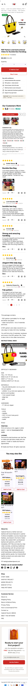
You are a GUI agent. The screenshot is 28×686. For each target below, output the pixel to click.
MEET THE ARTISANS (8, 615)
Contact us (4, 610)
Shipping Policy (6, 599)
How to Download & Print (9, 607)
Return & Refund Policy (8, 602)
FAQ (2, 618)
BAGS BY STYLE (6, 585)
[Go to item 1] (6, 121)
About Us (4, 597)
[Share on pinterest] (25, 193)
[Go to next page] (19, 305)
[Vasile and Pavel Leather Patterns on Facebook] (2, 567)
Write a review (10, 114)
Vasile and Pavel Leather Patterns (18, 682)
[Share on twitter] (22, 193)
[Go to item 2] (15, 121)
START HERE (5, 577)
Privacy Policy (5, 605)
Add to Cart (7, 489)
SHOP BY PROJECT (7, 579)
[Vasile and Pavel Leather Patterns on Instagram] (5, 567)
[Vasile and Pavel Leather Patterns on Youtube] (8, 567)
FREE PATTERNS (6, 587)
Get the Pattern (14, 662)
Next (25, 26)
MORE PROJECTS (7, 582)
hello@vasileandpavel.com (10, 561)
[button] (5, 54)
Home (3, 8)
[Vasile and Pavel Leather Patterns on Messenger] (17, 567)
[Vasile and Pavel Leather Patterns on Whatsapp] (11, 567)
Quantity (4, 61)
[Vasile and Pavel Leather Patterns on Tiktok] (14, 567)
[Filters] (20, 114)
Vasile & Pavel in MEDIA (8, 613)
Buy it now (14, 74)
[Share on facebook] (19, 193)
